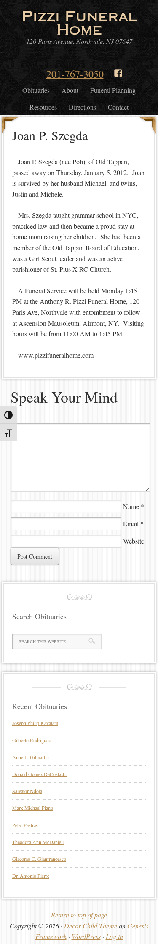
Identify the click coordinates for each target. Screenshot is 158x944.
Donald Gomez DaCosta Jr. (39, 774)
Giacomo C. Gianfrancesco (39, 858)
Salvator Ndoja (27, 790)
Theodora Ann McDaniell (38, 842)
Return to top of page (79, 914)
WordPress (86, 936)
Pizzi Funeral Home (79, 22)
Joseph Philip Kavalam (35, 722)
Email (131, 523)
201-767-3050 (75, 74)
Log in (114, 936)
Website (133, 540)
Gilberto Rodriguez (31, 740)
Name (131, 506)
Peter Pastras (25, 825)
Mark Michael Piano (32, 807)
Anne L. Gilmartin (30, 757)
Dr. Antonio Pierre (30, 875)
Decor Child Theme (90, 925)
